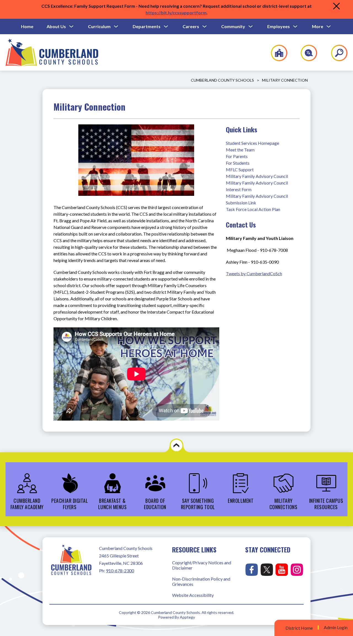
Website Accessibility (193, 595)
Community (233, 26)
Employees (278, 26)
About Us (56, 26)
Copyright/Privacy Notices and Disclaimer (201, 565)
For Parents (237, 156)
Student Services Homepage (252, 143)
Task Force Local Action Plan (253, 209)
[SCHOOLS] (276, 53)
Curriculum (99, 26)
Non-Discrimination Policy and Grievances (201, 581)
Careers (191, 26)
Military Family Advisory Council (257, 176)
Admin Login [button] (335, 627)
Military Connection (285, 80)
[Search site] (335, 53)
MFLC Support (240, 169)
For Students (238, 162)
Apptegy (187, 617)
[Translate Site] (305, 53)
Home (27, 26)
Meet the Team (240, 149)
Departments (147, 26)
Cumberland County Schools (222, 80)
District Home (299, 627)
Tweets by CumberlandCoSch (254, 273)
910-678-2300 (120, 570)
